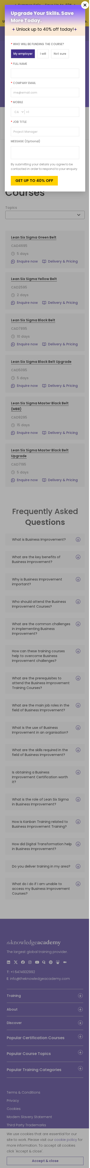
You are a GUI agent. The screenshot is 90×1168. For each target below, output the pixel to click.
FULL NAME (19, 64)
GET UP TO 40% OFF (34, 180)
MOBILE (17, 102)
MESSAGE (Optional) (25, 141)
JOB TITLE (19, 122)
